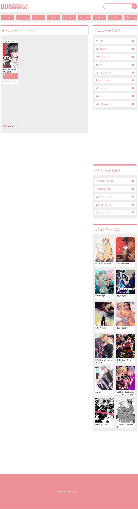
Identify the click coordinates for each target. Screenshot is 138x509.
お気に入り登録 (11, 82)
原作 (53, 17)
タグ (115, 17)
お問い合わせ (130, 17)
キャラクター (84, 17)
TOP (8, 17)
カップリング (69, 17)
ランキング (38, 17)
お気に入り (23, 17)
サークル (99, 17)
